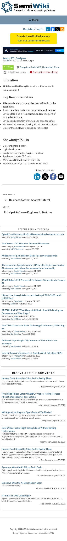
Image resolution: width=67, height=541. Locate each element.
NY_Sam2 (14, 334)
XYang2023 (19, 356)
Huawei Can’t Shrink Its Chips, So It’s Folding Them (27, 378)
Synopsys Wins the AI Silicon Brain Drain (22, 467)
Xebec (13, 304)
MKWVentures (20, 246)
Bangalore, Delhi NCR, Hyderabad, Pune (39, 67)
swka (16, 316)
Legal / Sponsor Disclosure (25, 533)
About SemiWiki (46, 533)
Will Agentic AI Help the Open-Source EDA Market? (27, 412)
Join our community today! (34, 40)
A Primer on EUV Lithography (16, 495)
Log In (39, 29)
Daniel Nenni (15, 237)
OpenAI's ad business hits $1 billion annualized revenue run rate (33, 234)
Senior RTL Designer (14, 58)
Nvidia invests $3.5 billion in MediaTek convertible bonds (29, 255)
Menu (35, 19)
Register (28, 29)
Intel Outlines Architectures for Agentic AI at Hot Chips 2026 (32, 353)
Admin (8, 61)
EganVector (19, 301)
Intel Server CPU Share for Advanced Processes (25, 243)
